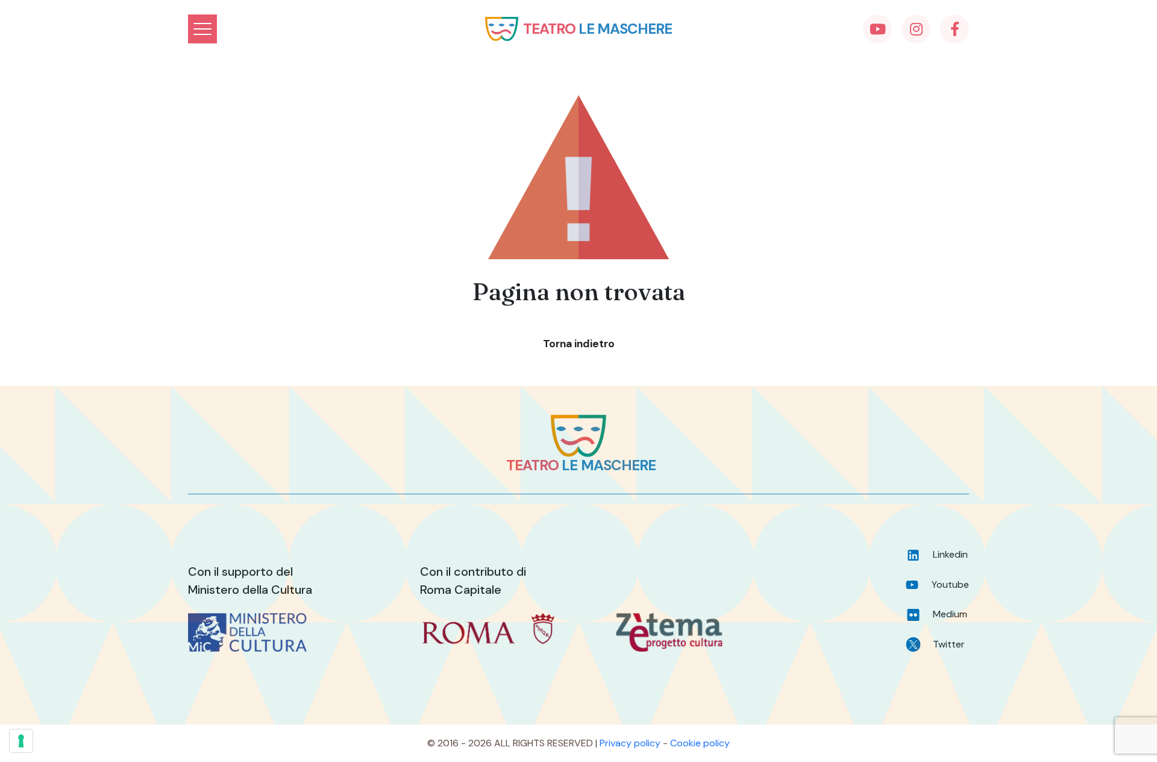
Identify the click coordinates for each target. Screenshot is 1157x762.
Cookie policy (700, 743)
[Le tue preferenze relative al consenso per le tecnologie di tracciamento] (21, 740)
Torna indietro (579, 343)
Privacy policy (630, 743)
